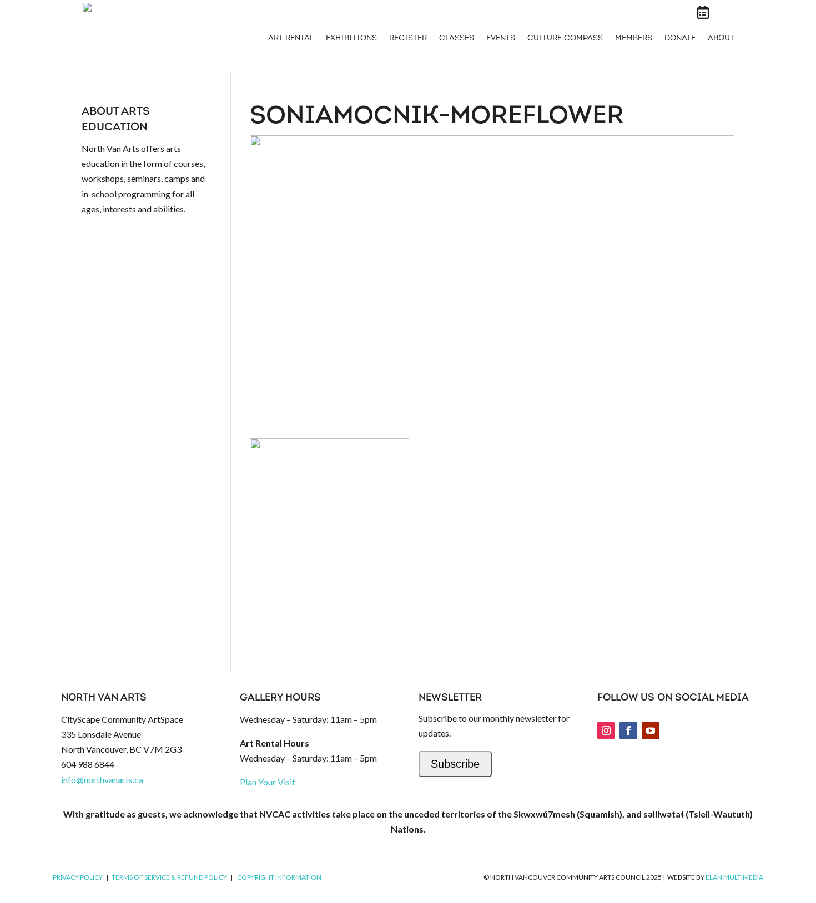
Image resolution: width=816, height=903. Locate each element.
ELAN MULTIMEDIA (734, 877)
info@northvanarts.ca (102, 779)
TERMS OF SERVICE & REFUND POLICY (169, 877)
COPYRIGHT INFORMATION (279, 877)
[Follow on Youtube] (650, 730)
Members (633, 39)
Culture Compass (565, 39)
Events (500, 39)
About (721, 39)
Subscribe (455, 764)
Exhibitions (351, 39)
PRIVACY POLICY (78, 877)
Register (408, 39)
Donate (680, 39)
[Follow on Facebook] (628, 730)
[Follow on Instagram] (606, 730)
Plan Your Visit (267, 782)
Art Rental (291, 39)
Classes (456, 39)
